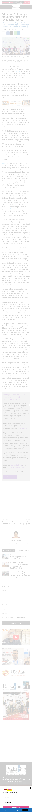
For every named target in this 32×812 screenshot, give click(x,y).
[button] (16, 810)
